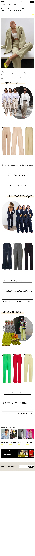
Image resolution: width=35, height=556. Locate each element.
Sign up (32, 1)
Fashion (5, 4)
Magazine (2, 4)
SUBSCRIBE (31, 466)
